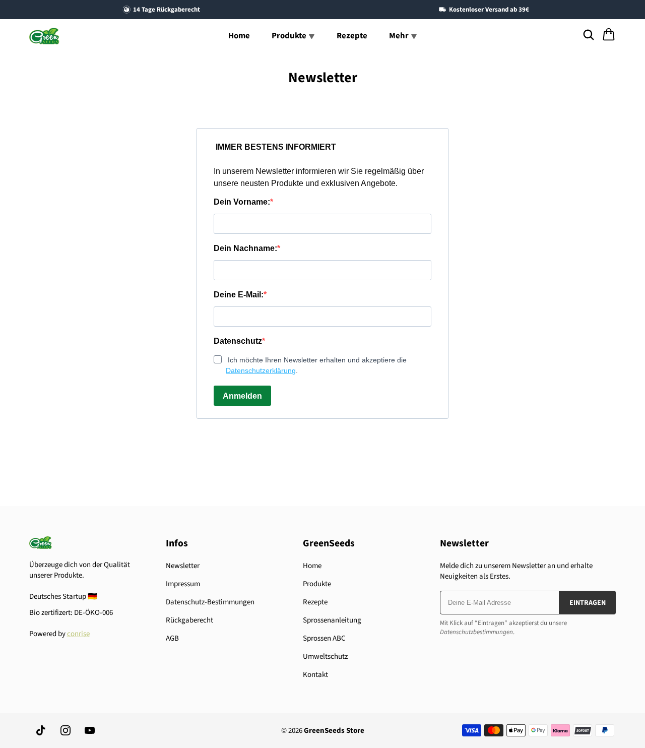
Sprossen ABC (324, 638)
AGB (172, 638)
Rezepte (352, 36)
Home (239, 36)
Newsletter (183, 565)
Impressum (183, 584)
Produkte (317, 584)
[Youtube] (90, 730)
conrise (78, 634)
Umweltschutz (325, 656)
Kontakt (315, 674)
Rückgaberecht (189, 620)
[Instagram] (65, 730)
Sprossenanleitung (332, 620)
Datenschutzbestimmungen (476, 632)
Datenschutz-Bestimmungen (210, 602)
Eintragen (587, 603)
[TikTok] (41, 730)
